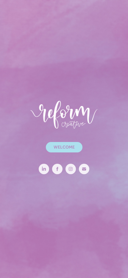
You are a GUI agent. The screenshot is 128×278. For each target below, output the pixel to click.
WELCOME (64, 147)
